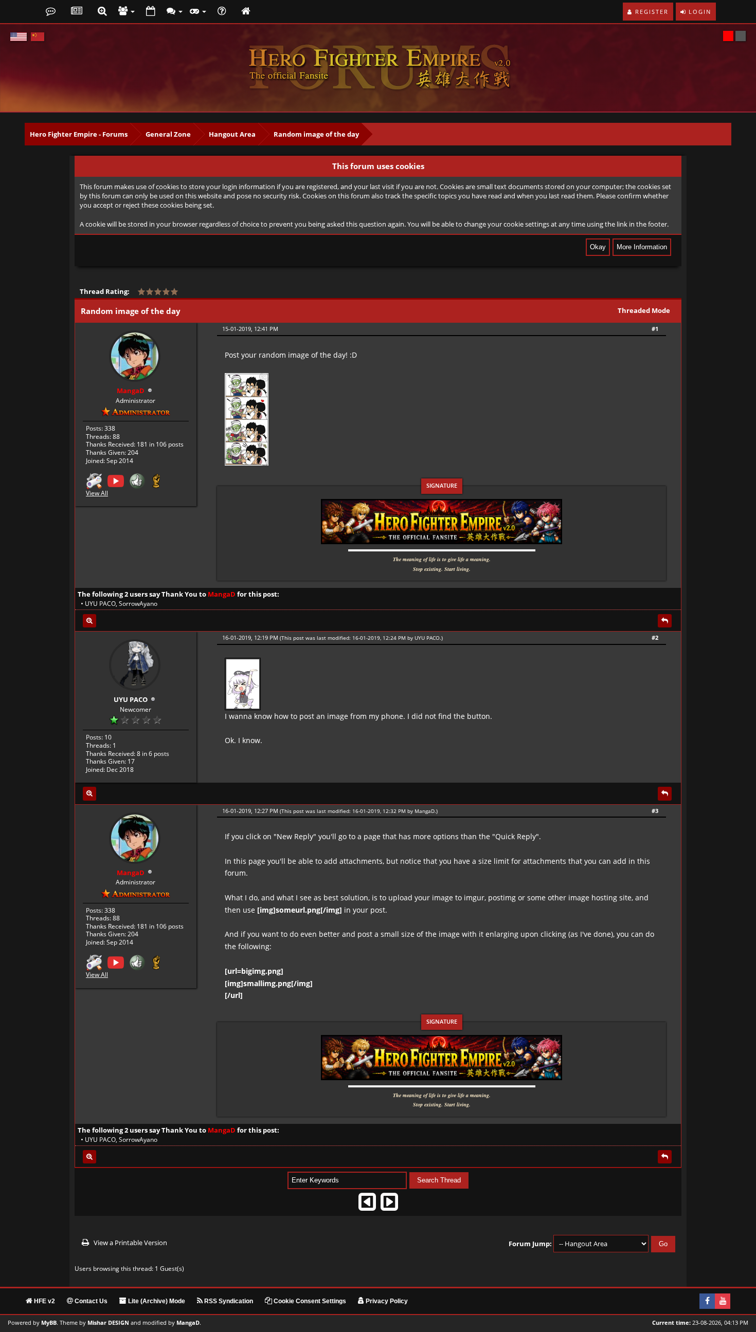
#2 (655, 637)
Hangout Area (232, 134)
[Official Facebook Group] (707, 1301)
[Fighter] (156, 480)
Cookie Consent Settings (309, 1301)
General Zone (168, 134)
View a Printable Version (130, 1242)
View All (97, 493)
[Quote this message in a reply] (665, 620)
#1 (655, 328)
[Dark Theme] (740, 36)
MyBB (49, 1322)
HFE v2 (43, 1301)
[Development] (94, 480)
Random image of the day (316, 134)
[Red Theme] (728, 36)
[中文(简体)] (37, 36)
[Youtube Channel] (722, 1301)
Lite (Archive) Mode (156, 1301)
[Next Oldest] (367, 1205)
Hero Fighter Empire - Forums (79, 134)
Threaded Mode (644, 310)
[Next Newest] (389, 1205)
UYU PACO (100, 603)
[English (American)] (18, 36)
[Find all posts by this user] (89, 620)
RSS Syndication (228, 1301)
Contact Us (90, 1301)
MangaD (425, 811)
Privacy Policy (386, 1301)
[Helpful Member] (137, 480)
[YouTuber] (115, 480)
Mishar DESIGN (108, 1322)
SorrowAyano (138, 603)
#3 (655, 811)
